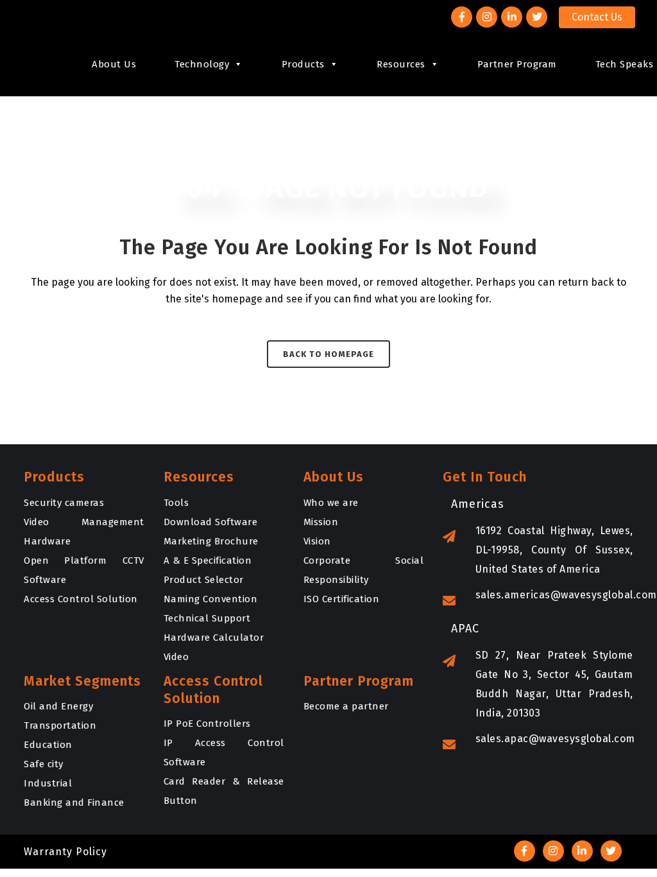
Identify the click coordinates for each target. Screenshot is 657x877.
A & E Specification (208, 560)
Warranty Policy (65, 852)
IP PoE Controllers (207, 723)
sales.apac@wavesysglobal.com (555, 739)
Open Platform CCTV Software (84, 570)
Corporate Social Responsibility (363, 570)
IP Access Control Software (224, 752)
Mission (321, 522)
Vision (317, 541)
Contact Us (597, 17)
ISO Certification (341, 599)
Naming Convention (211, 599)
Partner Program (517, 64)
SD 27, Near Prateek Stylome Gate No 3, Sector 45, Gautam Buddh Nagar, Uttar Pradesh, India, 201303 (554, 684)
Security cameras (64, 502)
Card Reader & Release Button (224, 791)
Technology (202, 64)
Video (176, 657)
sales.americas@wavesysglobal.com (566, 595)
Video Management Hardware (84, 531)
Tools (176, 502)
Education (48, 745)
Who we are (331, 502)
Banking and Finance (74, 802)
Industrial (48, 783)
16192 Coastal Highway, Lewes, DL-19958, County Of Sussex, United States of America (554, 550)
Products (303, 64)
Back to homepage (328, 354)
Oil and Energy (58, 706)
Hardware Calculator (214, 637)
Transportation (60, 725)
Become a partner (346, 706)
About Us (114, 64)
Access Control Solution (81, 599)
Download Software (211, 522)
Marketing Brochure (211, 541)
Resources (401, 64)
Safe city (44, 764)
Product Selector (204, 580)
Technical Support (207, 618)
